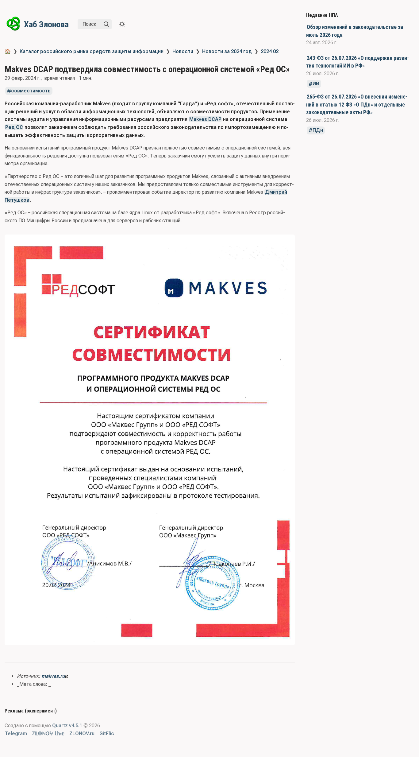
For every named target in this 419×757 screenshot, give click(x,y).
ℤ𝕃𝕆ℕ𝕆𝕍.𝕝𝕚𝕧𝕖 (48, 733)
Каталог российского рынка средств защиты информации (91, 51)
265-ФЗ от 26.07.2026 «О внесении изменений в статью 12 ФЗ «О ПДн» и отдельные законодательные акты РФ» (356, 104)
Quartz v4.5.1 (67, 725)
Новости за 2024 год (227, 51)
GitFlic (106, 733)
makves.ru (53, 676)
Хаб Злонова (46, 24)
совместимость (31, 91)
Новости (182, 51)
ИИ (316, 84)
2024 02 (270, 51)
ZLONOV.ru (81, 733)
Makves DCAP (205, 119)
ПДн (318, 131)
